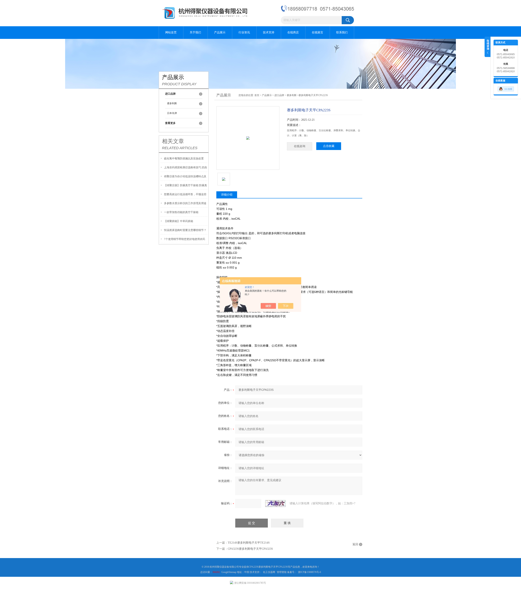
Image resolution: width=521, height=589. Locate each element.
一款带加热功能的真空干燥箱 (181, 212)
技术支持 (268, 32)
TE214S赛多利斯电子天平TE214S (249, 542)
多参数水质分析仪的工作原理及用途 (185, 203)
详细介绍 (226, 194)
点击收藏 (328, 146)
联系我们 (342, 32)
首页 (256, 95)
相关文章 (173, 141)
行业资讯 (244, 32)
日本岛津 (172, 113)
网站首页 (171, 32)
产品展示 (219, 32)
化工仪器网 (269, 572)
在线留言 (317, 32)
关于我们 (195, 32)
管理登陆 (282, 572)
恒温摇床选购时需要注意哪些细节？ (185, 230)
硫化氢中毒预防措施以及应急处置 (184, 158)
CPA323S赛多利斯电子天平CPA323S (250, 548)
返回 (355, 544)
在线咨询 (299, 146)
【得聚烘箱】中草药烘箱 (178, 221)
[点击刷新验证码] (275, 503)
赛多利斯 (172, 103)
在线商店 (293, 32)
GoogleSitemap (229, 572)
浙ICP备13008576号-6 (309, 572)
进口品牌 (279, 95)
